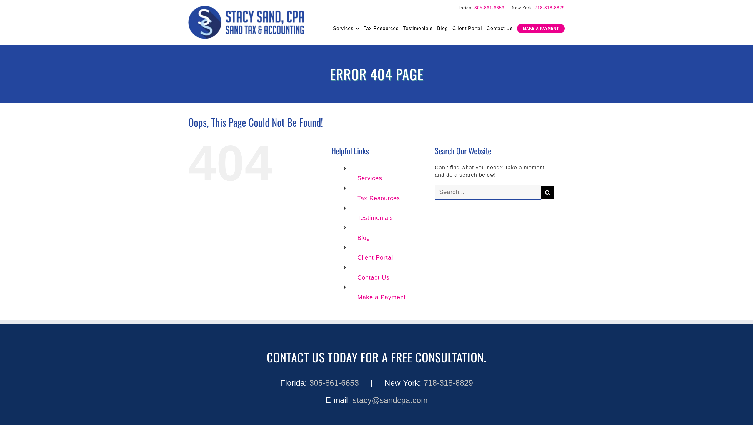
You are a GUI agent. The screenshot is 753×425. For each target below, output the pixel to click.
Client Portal (375, 257)
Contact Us (373, 277)
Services (369, 178)
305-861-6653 (489, 7)
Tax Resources (378, 198)
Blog (363, 238)
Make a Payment (381, 297)
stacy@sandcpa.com (390, 400)
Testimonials (375, 218)
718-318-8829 (550, 7)
